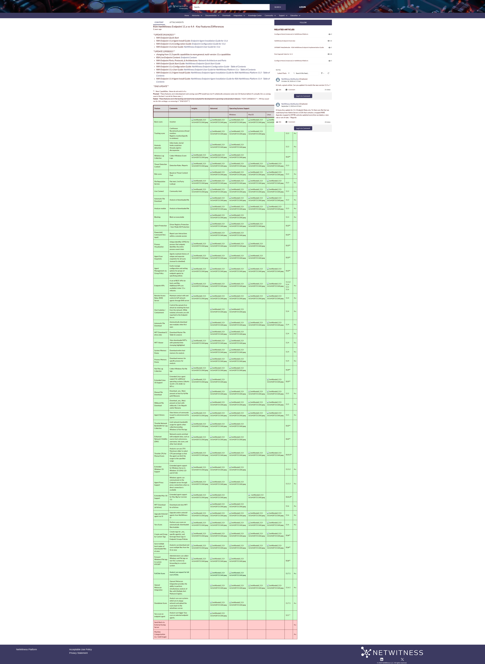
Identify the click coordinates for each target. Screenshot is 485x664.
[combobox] (239, 7)
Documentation (211, 15)
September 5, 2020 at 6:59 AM (291, 106)
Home (187, 15)
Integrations (238, 15)
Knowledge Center (255, 15)
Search (277, 7)
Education (294, 15)
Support (282, 15)
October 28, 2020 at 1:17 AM (291, 81)
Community (269, 15)
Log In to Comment (303, 96)
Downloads (226, 15)
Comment (291, 90)
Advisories (196, 15)
